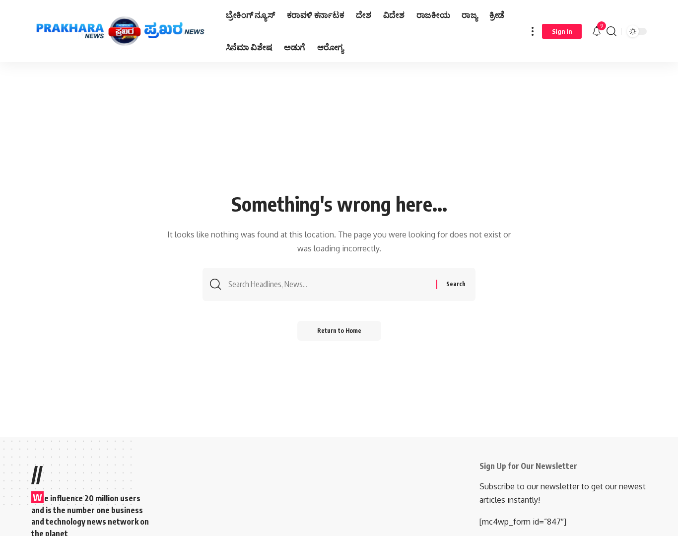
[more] (533, 31)
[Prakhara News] (120, 31)
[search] (611, 31)
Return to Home (339, 330)
